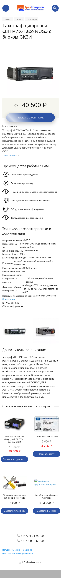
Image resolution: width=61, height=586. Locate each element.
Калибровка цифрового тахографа (46, 496)
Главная (8, 19)
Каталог (19, 19)
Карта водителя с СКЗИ (47, 436)
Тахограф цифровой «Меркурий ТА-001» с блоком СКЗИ (14, 439)
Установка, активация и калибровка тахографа (14, 496)
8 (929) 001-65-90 (32, 541)
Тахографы (32, 19)
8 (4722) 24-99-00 (32, 536)
